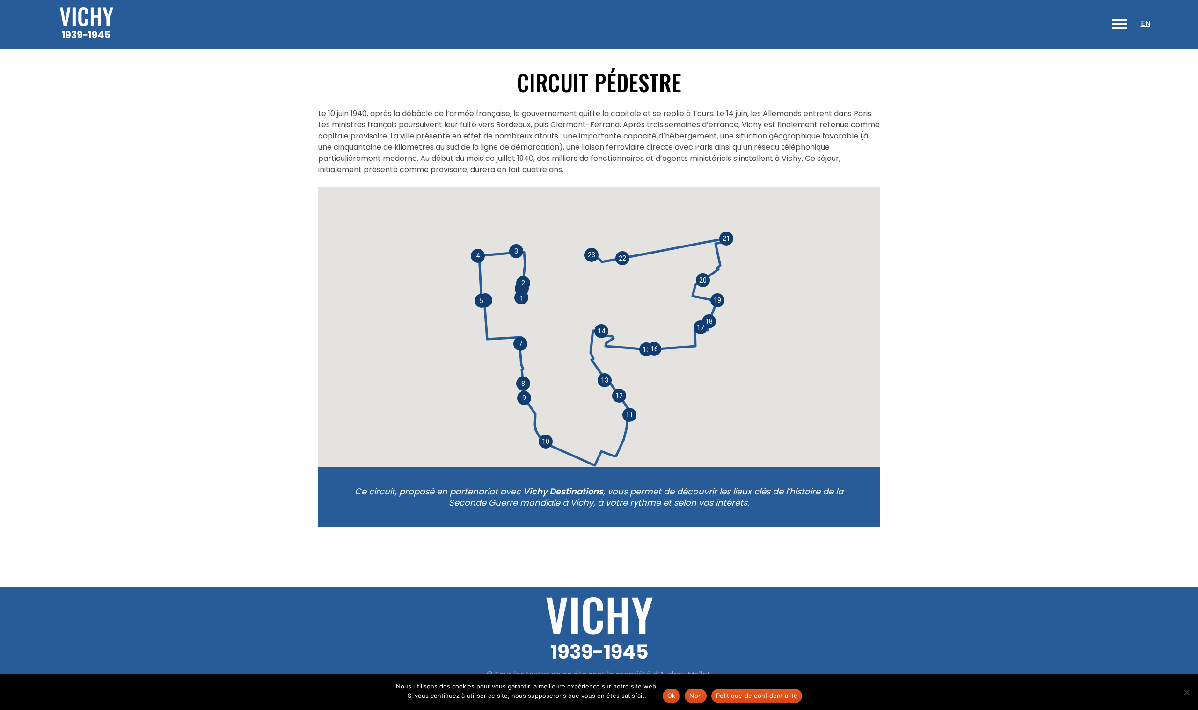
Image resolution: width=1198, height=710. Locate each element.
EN (1145, 23)
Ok (671, 695)
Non (695, 695)
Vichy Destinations (563, 491)
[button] (520, 344)
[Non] (1186, 692)
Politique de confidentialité (756, 695)
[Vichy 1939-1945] (86, 24)
